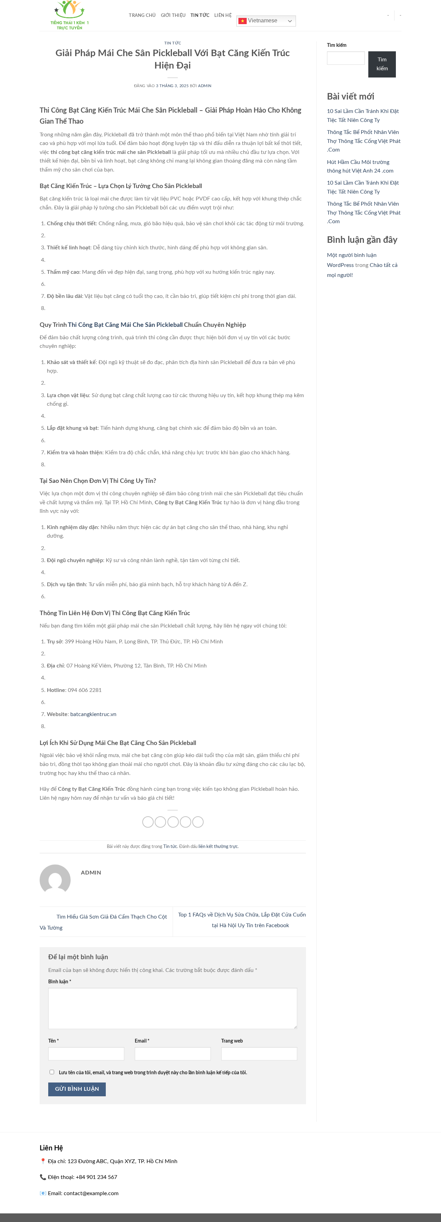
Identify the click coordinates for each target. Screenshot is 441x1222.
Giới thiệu (173, 15)
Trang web (232, 1041)
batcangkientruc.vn (93, 714)
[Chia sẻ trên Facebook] (148, 822)
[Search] (121, 15)
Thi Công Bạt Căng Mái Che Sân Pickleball (125, 325)
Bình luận (59, 981)
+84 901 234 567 (96, 1177)
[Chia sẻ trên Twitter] (160, 822)
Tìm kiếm (337, 45)
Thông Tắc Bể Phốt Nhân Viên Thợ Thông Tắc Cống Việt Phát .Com (364, 141)
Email (142, 1041)
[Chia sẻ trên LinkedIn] (198, 822)
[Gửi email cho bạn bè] (173, 822)
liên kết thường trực (218, 847)
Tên (53, 1041)
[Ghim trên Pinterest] (185, 822)
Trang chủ (142, 15)
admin (205, 86)
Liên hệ (223, 15)
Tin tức (200, 15)
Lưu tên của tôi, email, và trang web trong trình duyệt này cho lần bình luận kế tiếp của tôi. (153, 1072)
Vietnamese (262, 20)
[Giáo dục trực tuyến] (74, 15)
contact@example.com (91, 1193)
